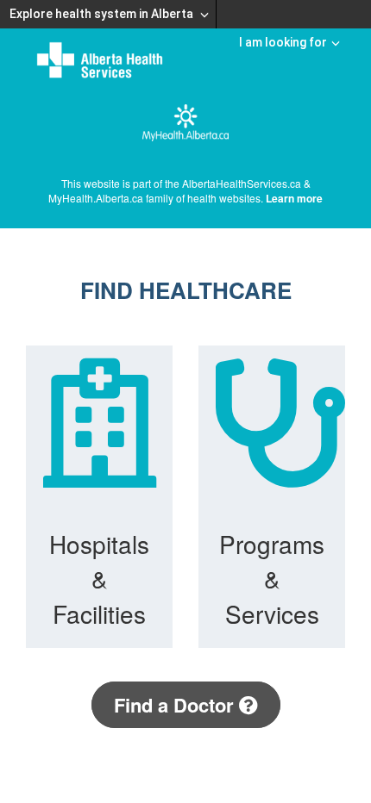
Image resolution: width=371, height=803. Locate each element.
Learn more (294, 198)
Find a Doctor (176, 705)
